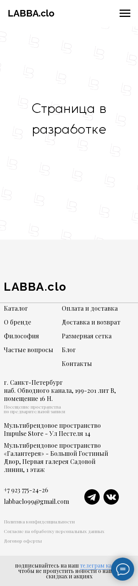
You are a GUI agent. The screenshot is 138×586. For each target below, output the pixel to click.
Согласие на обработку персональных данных (54, 531)
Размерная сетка (87, 336)
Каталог (16, 308)
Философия (21, 336)
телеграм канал (100, 565)
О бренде (17, 322)
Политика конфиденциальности (39, 521)
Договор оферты (23, 541)
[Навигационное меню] (125, 13)
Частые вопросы (28, 350)
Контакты (77, 363)
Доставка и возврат (91, 322)
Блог (69, 350)
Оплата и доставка (90, 308)
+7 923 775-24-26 (26, 490)
